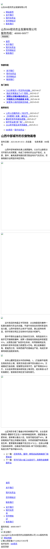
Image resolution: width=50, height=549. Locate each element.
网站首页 (10, 12)
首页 (8, 42)
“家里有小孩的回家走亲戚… (18, 102)
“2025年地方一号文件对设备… (19, 90)
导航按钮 (5, 36)
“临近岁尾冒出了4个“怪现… (18, 93)
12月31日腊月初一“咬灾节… (18, 113)
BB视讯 (9, 130)
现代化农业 (11, 18)
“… (18, 96)
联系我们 (10, 24)
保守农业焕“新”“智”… (15, 122)
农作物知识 (11, 21)
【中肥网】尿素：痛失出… (17, 116)
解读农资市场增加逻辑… (16, 119)
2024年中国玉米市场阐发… (17, 125)
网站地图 (8, 538)
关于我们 (10, 15)
